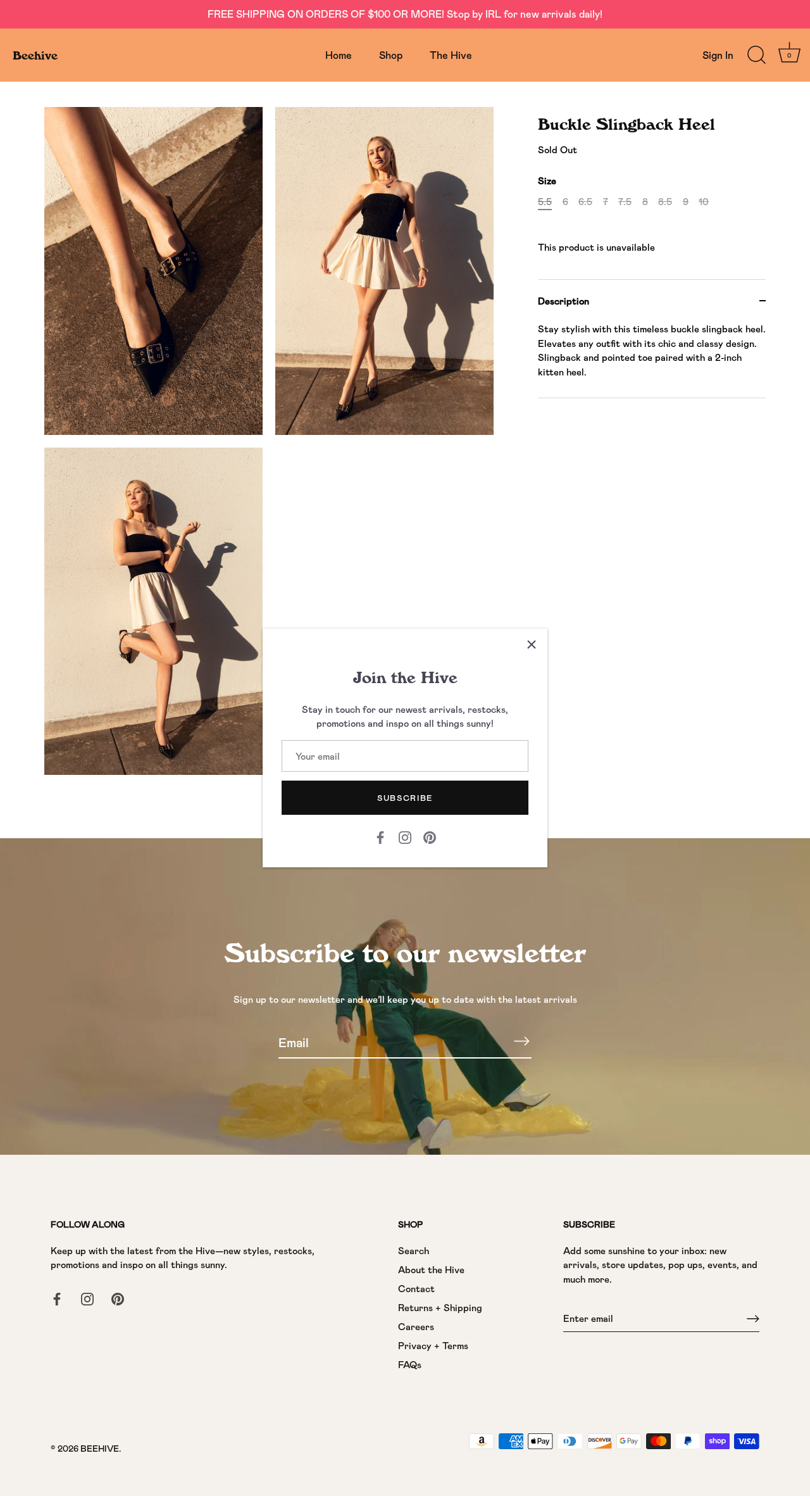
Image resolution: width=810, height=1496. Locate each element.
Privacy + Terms (433, 1345)
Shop (390, 55)
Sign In (717, 55)
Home (338, 55)
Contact (416, 1288)
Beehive (35, 55)
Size (547, 180)
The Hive (451, 55)
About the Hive (431, 1269)
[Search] (756, 55)
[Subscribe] (521, 1041)
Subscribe (405, 798)
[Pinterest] (429, 836)
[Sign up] (753, 1318)
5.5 (545, 201)
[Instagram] (405, 836)
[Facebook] (380, 836)
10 (704, 201)
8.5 (665, 201)
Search (413, 1250)
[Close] (531, 644)
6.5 (585, 201)
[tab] (652, 360)
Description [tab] (563, 300)
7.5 (625, 201)
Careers (416, 1326)
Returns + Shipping (440, 1307)
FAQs (409, 1364)
